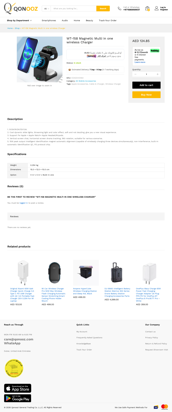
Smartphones (49, 20)
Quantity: (136, 69)
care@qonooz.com (18, 339)
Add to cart (146, 85)
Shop (17, 28)
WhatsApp (12, 343)
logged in (24, 203)
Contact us (150, 332)
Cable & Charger (96, 84)
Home (77, 20)
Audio (65, 20)
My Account (81, 332)
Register (164, 9)
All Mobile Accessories (86, 81)
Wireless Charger (113, 84)
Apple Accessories (79, 84)
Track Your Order (108, 20)
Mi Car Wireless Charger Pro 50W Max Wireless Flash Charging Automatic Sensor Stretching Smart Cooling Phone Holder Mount (53, 294)
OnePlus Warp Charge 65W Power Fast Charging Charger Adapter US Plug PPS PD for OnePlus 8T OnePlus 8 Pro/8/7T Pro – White (148, 294)
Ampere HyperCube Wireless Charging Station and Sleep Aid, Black (85, 290)
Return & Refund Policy (156, 344)
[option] (23, 284)
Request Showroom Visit (156, 350)
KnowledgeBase (83, 344)
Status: (70, 63)
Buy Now (146, 94)
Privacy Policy (151, 337)
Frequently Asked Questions (89, 337)
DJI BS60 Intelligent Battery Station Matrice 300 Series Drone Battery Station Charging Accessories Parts (117, 292)
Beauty (89, 20)
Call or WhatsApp (131, 7)
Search (103, 8)
